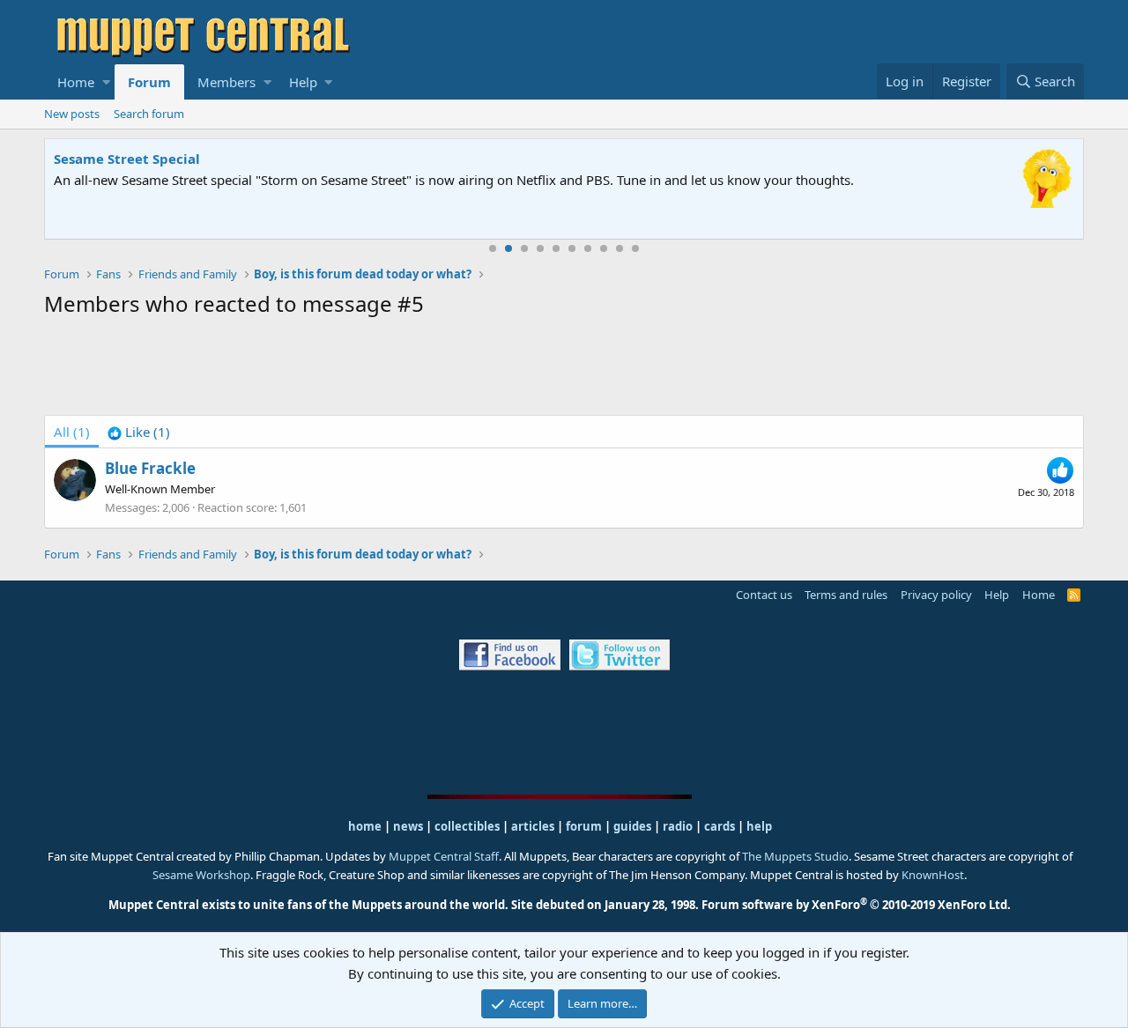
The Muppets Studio (795, 856)
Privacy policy (936, 595)
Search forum (149, 114)
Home (75, 82)
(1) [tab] (72, 431)
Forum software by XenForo (856, 905)
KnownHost (933, 875)
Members (226, 82)
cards (719, 826)
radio (678, 826)
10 (635, 248)
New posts (72, 114)
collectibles (467, 826)
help (759, 826)
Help (303, 82)
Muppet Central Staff (444, 856)
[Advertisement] (564, 370)
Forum (149, 82)
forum (584, 826)
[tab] (139, 431)
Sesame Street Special (127, 158)
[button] (106, 82)
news (408, 826)
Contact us (764, 595)
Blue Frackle (150, 468)
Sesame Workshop (201, 875)
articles (534, 826)
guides (632, 826)
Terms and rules (846, 595)
